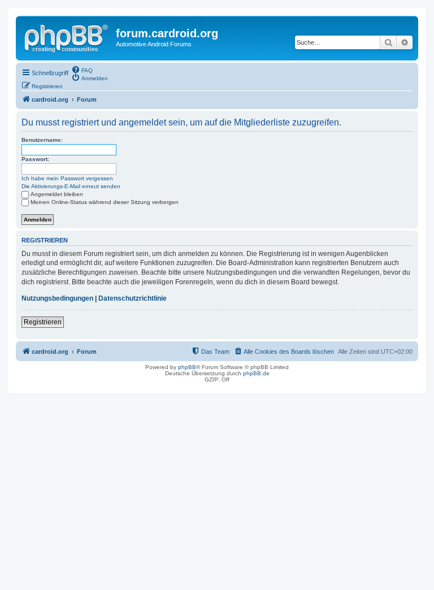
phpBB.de (256, 373)
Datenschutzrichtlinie (132, 298)
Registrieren (43, 322)
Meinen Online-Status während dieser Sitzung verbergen (105, 202)
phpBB (187, 367)
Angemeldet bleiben (57, 194)
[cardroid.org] (67, 37)
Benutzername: (42, 140)
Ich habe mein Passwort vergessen (67, 178)
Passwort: (35, 159)
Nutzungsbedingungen (57, 298)
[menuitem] (82, 69)
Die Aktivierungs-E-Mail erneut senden (70, 186)
